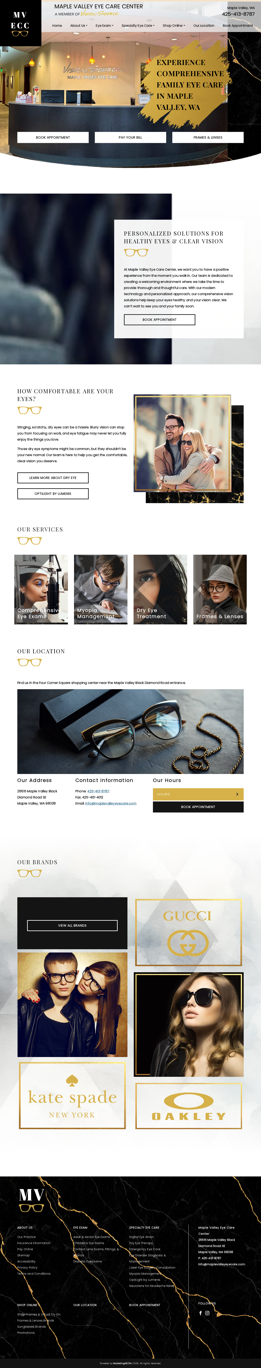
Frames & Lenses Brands (35, 1320)
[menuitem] (57, 25)
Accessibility (26, 1261)
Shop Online (172, 25)
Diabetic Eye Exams (87, 1261)
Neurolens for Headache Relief (151, 1286)
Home (57, 25)
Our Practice (26, 1237)
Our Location (204, 25)
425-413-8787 (238, 14)
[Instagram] (207, 1313)
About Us (77, 25)
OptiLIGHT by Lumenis (53, 493)
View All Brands (72, 925)
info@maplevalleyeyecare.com (110, 803)
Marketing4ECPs (122, 1363)
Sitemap (23, 1255)
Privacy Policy (27, 1267)
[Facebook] (200, 1313)
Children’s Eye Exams (88, 1243)
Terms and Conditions (34, 1274)
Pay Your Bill (130, 137)
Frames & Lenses (208, 137)
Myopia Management (145, 1274)
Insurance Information (33, 1243)
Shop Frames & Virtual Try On (39, 1314)
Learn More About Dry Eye (53, 477)
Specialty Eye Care (137, 25)
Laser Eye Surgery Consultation (152, 1267)
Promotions (26, 1333)
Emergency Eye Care (144, 1249)
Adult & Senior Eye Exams (91, 1237)
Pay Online (25, 1249)
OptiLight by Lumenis (144, 1280)
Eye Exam (103, 25)
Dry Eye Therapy (141, 1243)
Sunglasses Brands (31, 1327)
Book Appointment (238, 25)
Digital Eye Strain (141, 1237)
